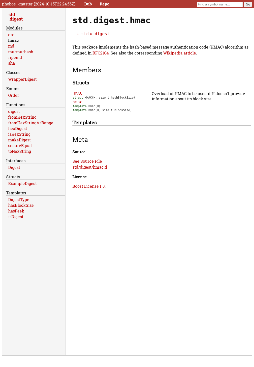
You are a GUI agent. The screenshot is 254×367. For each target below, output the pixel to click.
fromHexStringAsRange (30, 122)
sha (11, 63)
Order (13, 95)
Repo (104, 3)
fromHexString (22, 117)
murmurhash (20, 51)
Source (79, 151)
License (79, 176)
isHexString (19, 134)
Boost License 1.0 (88, 186)
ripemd (15, 57)
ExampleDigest (22, 183)
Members (86, 70)
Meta (80, 139)
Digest (14, 167)
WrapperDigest (22, 79)
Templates (84, 122)
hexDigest (17, 128)
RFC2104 (101, 52)
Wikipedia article (179, 52)
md (11, 46)
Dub (88, 3)
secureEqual (20, 145)
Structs (80, 82)
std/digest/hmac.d (89, 167)
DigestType (18, 199)
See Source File (87, 161)
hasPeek (16, 210)
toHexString (19, 151)
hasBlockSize (21, 205)
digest (102, 33)
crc (11, 34)
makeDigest (19, 139)
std (85, 33)
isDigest (15, 216)
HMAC (77, 93)
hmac (77, 102)
